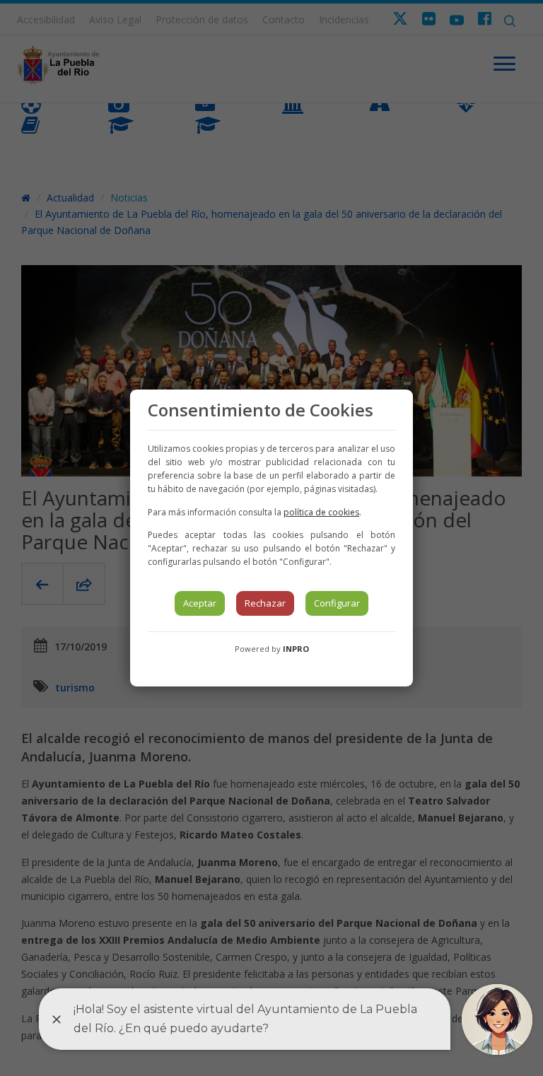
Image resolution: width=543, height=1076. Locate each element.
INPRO (296, 648)
